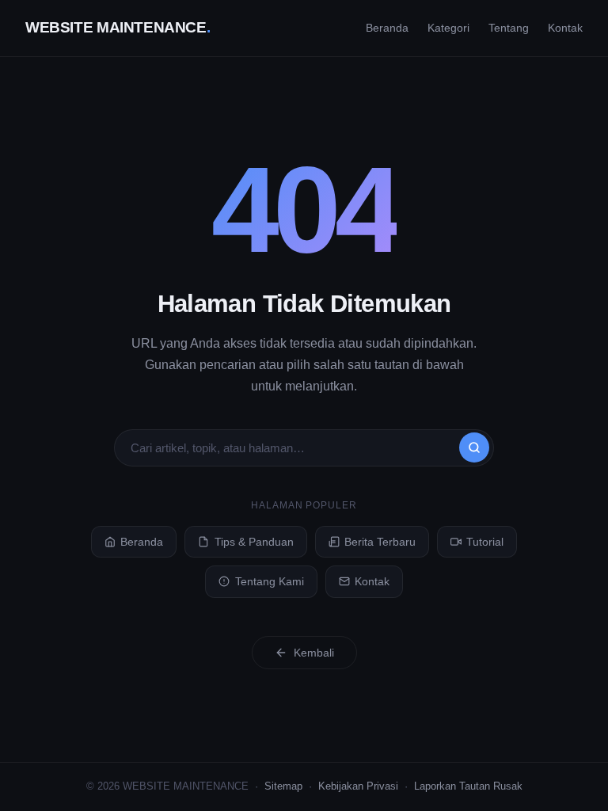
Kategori (448, 27)
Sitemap (283, 786)
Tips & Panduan (254, 541)
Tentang (508, 27)
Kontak (565, 27)
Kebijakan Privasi (358, 786)
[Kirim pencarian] (474, 447)
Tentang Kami (269, 581)
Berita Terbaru (380, 541)
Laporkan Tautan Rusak (468, 786)
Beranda (387, 27)
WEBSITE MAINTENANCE (117, 27)
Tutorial (485, 541)
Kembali (314, 652)
